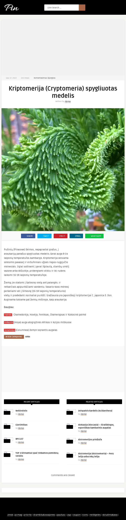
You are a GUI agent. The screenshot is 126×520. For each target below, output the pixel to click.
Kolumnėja (9, 330)
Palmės (8, 315)
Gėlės (27, 336)
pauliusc (61, 514)
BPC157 (19, 439)
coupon (77, 514)
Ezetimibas (21, 425)
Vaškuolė (8, 322)
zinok (10, 514)
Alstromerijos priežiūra (90, 439)
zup (69, 514)
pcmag (18, 514)
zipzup (68, 101)
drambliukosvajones (44, 514)
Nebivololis (21, 410)
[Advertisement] (63, 47)
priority (28, 514)
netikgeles (95, 514)
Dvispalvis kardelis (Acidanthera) (95, 410)
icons (85, 514)
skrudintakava (109, 514)
